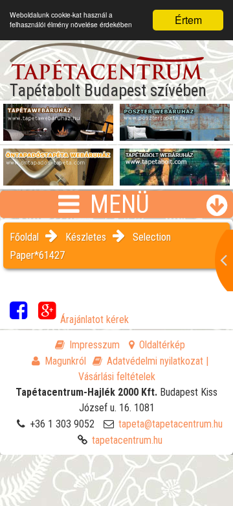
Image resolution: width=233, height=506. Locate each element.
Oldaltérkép (162, 345)
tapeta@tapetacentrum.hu (170, 424)
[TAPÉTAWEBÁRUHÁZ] (58, 117)
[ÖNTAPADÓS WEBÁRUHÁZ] (58, 162)
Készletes (85, 237)
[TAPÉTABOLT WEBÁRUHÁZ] (175, 162)
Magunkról (65, 361)
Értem (188, 19)
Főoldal (24, 237)
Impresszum (94, 345)
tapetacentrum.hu (127, 440)
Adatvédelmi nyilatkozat (155, 361)
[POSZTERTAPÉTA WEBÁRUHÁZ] (175, 117)
